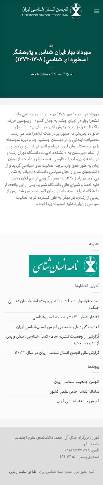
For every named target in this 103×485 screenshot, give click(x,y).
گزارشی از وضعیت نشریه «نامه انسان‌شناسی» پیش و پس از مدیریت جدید (52, 339)
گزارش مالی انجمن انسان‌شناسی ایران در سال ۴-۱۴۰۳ (56, 352)
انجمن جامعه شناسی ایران (78, 401)
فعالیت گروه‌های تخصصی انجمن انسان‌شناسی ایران (57, 327)
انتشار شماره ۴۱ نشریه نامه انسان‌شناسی (66, 317)
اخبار (51, 46)
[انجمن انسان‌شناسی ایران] (52, 11)
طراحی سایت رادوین (22, 472)
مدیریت (35, 74)
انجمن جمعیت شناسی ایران (76, 381)
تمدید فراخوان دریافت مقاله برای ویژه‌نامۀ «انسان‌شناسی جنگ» (53, 304)
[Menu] (96, 11)
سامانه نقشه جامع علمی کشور (74, 391)
